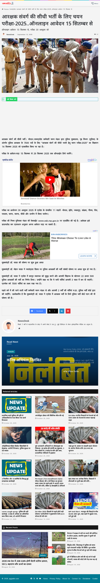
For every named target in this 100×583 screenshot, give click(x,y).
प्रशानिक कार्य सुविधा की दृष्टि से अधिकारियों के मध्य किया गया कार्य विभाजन (14, 417)
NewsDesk (10, 34)
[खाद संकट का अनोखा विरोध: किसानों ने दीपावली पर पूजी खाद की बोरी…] (83, 468)
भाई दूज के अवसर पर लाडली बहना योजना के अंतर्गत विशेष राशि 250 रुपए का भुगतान (83, 448)
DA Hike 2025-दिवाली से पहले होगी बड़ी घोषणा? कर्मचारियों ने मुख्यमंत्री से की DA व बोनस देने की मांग (49, 513)
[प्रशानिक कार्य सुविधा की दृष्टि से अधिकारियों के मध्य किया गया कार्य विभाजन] (16, 404)
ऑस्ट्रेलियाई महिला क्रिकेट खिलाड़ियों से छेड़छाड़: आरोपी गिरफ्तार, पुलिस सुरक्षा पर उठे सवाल (16, 448)
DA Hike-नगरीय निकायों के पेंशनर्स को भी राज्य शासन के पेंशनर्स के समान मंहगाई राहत (83, 417)
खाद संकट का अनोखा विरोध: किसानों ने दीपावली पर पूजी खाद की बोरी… (82, 480)
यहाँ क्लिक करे (11, 99)
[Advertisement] (50, 119)
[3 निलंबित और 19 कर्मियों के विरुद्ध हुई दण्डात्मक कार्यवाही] (16, 468)
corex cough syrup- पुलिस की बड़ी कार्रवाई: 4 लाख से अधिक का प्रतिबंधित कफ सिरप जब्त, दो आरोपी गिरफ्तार (15, 513)
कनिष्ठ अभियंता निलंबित (24, 360)
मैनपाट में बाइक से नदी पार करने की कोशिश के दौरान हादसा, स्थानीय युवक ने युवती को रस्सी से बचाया (82, 536)
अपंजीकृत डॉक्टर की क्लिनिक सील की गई (49, 415)
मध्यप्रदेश (12, 9)
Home (6, 9)
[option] (50, 361)
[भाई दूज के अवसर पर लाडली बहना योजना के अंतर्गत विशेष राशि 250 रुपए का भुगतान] (83, 435)
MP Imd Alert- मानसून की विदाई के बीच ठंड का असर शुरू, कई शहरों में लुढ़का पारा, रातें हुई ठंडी (83, 513)
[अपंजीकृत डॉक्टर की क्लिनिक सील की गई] (50, 404)
